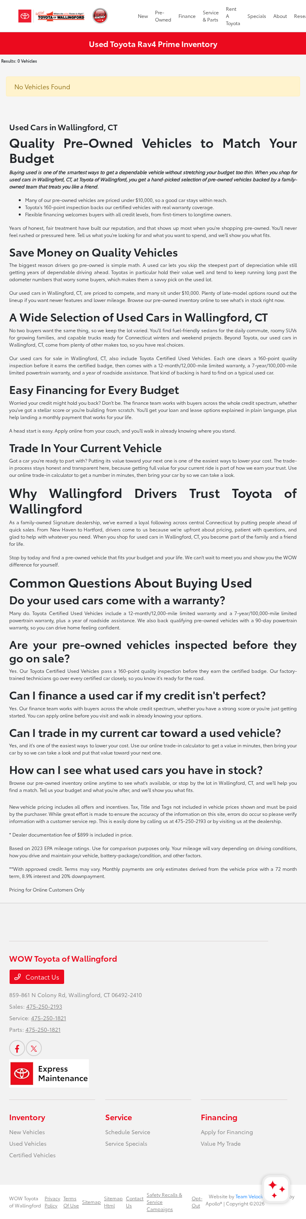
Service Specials (126, 1143)
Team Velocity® (251, 1196)
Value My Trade (221, 1143)
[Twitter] (34, 1048)
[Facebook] (17, 1048)
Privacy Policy (52, 1202)
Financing (219, 1116)
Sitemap (91, 1201)
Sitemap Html (113, 1202)
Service (118, 1116)
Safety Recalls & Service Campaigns (164, 1201)
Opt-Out (197, 1202)
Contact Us (41, 976)
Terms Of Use (71, 1202)
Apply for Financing (227, 1132)
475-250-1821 (48, 1018)
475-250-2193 (44, 1006)
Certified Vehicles (32, 1155)
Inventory (27, 1116)
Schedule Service (127, 1132)
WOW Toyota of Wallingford (25, 1202)
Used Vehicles (28, 1143)
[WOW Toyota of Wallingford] (51, 16)
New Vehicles (27, 1132)
